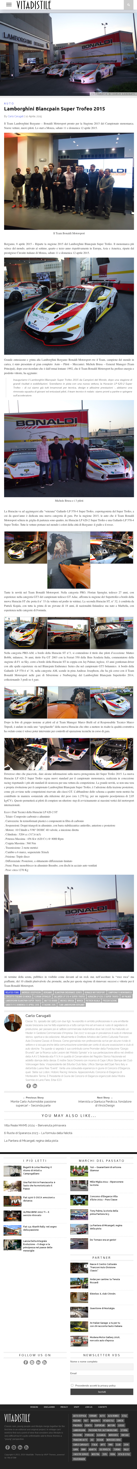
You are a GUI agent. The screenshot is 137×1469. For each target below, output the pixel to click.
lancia (120, 1420)
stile (124, 1415)
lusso (121, 1425)
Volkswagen (79, 1458)
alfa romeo (113, 1415)
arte (103, 1444)
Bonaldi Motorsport (95, 992)
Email (73, 1373)
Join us (88, 1407)
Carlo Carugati (16, 116)
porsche (89, 1434)
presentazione (110, 1000)
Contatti (102, 1407)
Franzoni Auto (80, 1439)
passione (77, 1434)
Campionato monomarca (120, 992)
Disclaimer (49, 1407)
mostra (95, 1454)
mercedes (113, 1434)
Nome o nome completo (83, 1361)
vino (110, 1444)
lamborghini (79, 1430)
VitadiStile (108, 1420)
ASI (92, 1439)
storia (124, 1430)
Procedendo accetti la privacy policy (95, 1385)
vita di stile (124, 1454)
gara (75, 1449)
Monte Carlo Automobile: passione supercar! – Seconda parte (33, 1103)
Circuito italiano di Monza (18, 996)
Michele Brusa (67, 1000)
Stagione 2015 (49, 1004)
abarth (92, 1449)
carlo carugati (80, 1444)
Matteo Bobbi (50, 1000)
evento (88, 1425)
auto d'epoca (79, 1415)
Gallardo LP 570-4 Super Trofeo (69, 996)
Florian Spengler (42, 996)
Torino (117, 1449)
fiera (112, 1454)
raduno (77, 1420)
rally (126, 1449)
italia (94, 1444)
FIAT (86, 1420)
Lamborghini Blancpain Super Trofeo (23, 1000)
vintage (125, 1434)
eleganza (101, 1434)
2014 (126, 1444)
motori (111, 1425)
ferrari (93, 1415)
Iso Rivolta (105, 1449)
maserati (95, 1420)
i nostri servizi (80, 1454)
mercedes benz (114, 1439)
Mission (34, 1407)
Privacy (64, 1407)
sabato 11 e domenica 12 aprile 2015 (22, 1004)
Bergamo (48, 992)
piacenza (77, 1425)
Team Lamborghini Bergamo (72, 1004)
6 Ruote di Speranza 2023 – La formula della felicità (38, 1133)
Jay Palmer (126, 996)
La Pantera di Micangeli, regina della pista (31, 1140)
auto (102, 1415)
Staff (76, 1407)
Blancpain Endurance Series (68, 992)
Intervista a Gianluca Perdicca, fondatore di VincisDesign (104, 1103)
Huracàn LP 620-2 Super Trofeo (103, 996)
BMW (83, 1449)
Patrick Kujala (93, 1000)
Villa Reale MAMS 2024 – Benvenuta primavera (35, 1125)
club (118, 1444)
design (100, 1439)
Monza (80, 1000)
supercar (100, 1425)
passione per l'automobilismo (103, 1430)
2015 (105, 1454)
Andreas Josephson (31, 992)
